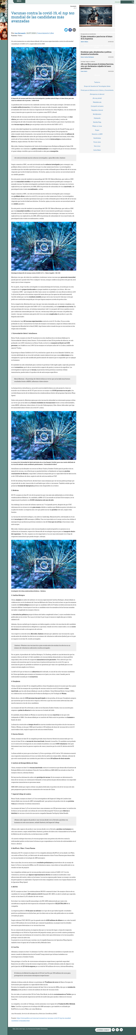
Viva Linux (97, 146)
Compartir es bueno (97, 106)
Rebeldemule (97, 102)
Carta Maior (97, 150)
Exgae (97, 130)
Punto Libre (97, 142)
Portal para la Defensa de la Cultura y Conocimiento (97, 90)
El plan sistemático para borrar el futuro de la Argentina (96, 37)
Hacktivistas (97, 138)
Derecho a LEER (97, 134)
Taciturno (97, 82)
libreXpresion (97, 114)
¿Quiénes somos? (103, 1030)
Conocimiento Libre (45, 33)
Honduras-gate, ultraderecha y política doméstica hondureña (96, 53)
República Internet (97, 110)
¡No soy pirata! (97, 98)
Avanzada (117, 2)
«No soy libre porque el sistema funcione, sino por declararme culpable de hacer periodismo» (97, 66)
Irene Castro (84, 71)
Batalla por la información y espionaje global (97, 46)
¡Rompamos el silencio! (97, 94)
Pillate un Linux (97, 126)
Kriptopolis (97, 118)
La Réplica (97, 30)
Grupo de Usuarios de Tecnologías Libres (97, 86)
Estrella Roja (97, 122)
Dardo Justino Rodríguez (87, 57)
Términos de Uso (53, 1029)
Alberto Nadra (84, 41)
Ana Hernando (19, 33)
